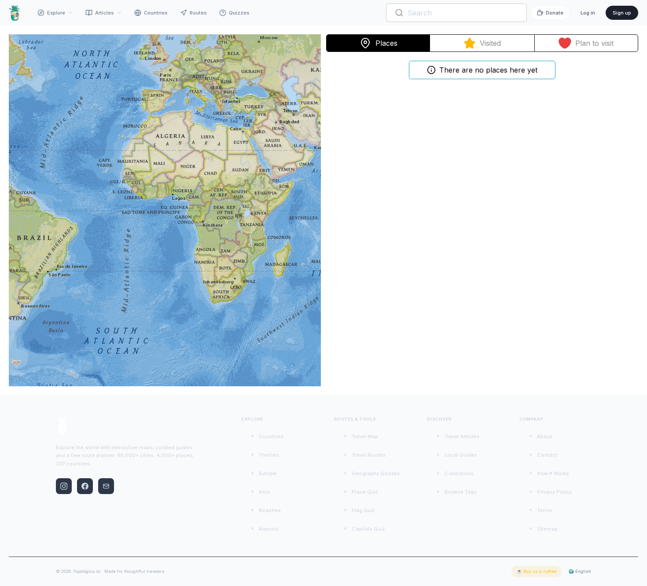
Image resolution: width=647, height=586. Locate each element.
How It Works (553, 473)
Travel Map (365, 436)
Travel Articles (462, 436)
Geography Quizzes (376, 473)
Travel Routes (369, 455)
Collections (459, 473)
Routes (198, 13)
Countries (156, 13)
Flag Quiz (363, 510)
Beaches (270, 510)
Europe (267, 473)
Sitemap (547, 529)
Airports (269, 529)
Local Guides (461, 455)
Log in (588, 13)
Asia (264, 492)
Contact (547, 455)
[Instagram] (64, 486)
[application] (165, 210)
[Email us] (106, 486)
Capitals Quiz (368, 529)
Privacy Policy (554, 492)
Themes (269, 455)
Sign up (622, 13)
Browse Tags (461, 492)
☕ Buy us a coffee (536, 571)
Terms (544, 510)
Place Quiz (365, 492)
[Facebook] (85, 486)
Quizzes (239, 13)
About (544, 436)
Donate (554, 13)
